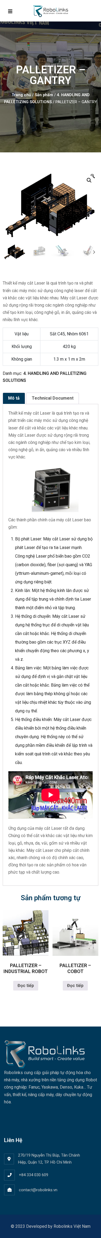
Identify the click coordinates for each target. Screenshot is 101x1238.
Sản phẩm (44, 94)
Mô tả (14, 398)
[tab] (14, 398)
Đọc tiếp (26, 985)
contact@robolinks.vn (38, 1189)
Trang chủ (21, 94)
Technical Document (53, 398)
